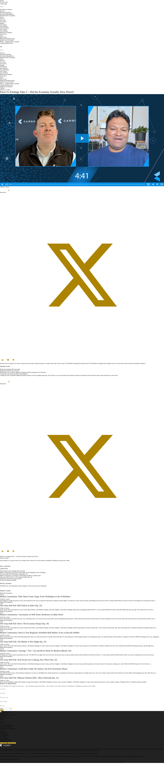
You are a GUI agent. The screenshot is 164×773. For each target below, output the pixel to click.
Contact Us (3, 564)
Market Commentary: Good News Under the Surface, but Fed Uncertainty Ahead (33, 669)
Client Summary (11, 743)
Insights (2, 23)
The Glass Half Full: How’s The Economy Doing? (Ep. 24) (16, 577)
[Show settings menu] (157, 184)
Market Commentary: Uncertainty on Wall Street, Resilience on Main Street (20, 575)
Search (2, 0)
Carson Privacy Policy (6, 759)
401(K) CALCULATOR (7, 40)
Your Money (3, 25)
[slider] (77, 184)
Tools (1, 35)
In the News (3, 34)
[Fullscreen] (162, 184)
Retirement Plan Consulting (7, 15)
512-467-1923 (4, 2)
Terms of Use (16, 759)
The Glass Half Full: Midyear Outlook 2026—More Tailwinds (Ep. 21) (29, 678)
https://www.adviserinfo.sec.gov (55, 756)
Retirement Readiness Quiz (7, 38)
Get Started (3, 589)
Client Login (3, 4)
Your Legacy (3, 29)
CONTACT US (4, 45)
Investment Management (6, 14)
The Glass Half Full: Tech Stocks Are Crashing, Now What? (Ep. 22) (28, 660)
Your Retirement (4, 28)
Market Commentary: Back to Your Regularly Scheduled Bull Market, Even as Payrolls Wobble (39, 633)
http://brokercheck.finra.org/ (73, 756)
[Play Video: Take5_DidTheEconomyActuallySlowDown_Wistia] (82, 138)
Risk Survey (3, 37)
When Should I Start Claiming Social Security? (12, 571)
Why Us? (2, 18)
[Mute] (153, 184)
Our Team (2, 20)
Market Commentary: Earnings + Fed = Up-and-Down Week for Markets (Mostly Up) (35, 651)
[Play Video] (2, 184)
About (1, 17)
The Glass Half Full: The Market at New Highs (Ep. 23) (23, 642)
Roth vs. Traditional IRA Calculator (9, 41)
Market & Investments (6, 32)
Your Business (4, 26)
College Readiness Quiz (6, 43)
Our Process (3, 22)
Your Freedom (4, 31)
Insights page (40, 375)
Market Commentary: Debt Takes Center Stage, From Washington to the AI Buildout (23, 572)
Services (2, 11)
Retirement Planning (5, 12)
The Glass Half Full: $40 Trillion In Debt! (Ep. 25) (13, 574)
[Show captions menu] (148, 184)
